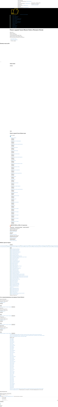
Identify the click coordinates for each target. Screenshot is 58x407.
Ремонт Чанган (12, 381)
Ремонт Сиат (11, 370)
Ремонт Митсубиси (12, 361)
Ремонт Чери (12, 382)
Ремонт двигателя (15, 17)
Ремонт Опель (12, 364)
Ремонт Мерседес (12, 359)
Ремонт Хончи (12, 380)
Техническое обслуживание (24, 14)
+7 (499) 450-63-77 (26, 7)
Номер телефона (2, 394)
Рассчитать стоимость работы (14, 388)
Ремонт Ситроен (12, 371)
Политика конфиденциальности (14, 389)
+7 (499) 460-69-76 (25, 5)
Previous (11, 65)
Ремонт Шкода (12, 384)
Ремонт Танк (11, 374)
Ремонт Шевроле (12, 383)
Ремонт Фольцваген (13, 376)
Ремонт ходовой (14, 20)
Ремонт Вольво (12, 342)
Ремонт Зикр (11, 349)
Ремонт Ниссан (12, 362)
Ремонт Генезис (12, 344)
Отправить (1, 401)
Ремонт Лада (12, 355)
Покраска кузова (14, 23)
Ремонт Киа (11, 354)
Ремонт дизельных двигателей (16, 18)
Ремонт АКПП (14, 27)
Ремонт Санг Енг (12, 369)
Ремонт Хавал (12, 378)
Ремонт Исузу (12, 351)
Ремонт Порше (12, 366)
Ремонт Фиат (12, 375)
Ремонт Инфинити (12, 350)
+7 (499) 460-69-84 (28, 1)
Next (10, 131)
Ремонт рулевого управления (16, 21)
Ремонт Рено (12, 367)
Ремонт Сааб (12, 368)
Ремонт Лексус (12, 357)
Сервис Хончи (12, 387)
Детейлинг (14, 24)
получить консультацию (18, 227)
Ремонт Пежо (12, 365)
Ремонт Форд (12, 377)
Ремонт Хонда (12, 379)
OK (0, 403)
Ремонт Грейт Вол (12, 345)
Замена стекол (14, 26)
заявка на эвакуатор (26, 227)
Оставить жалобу (40, 388)
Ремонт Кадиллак (12, 352)
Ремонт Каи (11, 353)
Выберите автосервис (3, 393)
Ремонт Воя (11, 343)
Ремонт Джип (12, 348)
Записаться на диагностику (27, 388)
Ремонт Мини (12, 360)
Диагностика (14, 15)
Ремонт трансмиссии (15, 16)
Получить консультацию (13, 231)
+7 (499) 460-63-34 (27, 3)
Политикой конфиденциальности (8, 396)
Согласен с (7, 396)
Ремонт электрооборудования (16, 19)
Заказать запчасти (21, 388)
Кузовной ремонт (14, 25)
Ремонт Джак (12, 346)
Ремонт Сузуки (12, 373)
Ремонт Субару (12, 372)
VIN (0, 395)
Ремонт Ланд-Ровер (13, 356)
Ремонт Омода (12, 363)
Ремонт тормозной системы (16, 22)
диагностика (12, 227)
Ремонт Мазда (12, 358)
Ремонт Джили (12, 347)
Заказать (12, 145)
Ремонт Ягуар (12, 385)
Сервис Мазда (12, 386)
